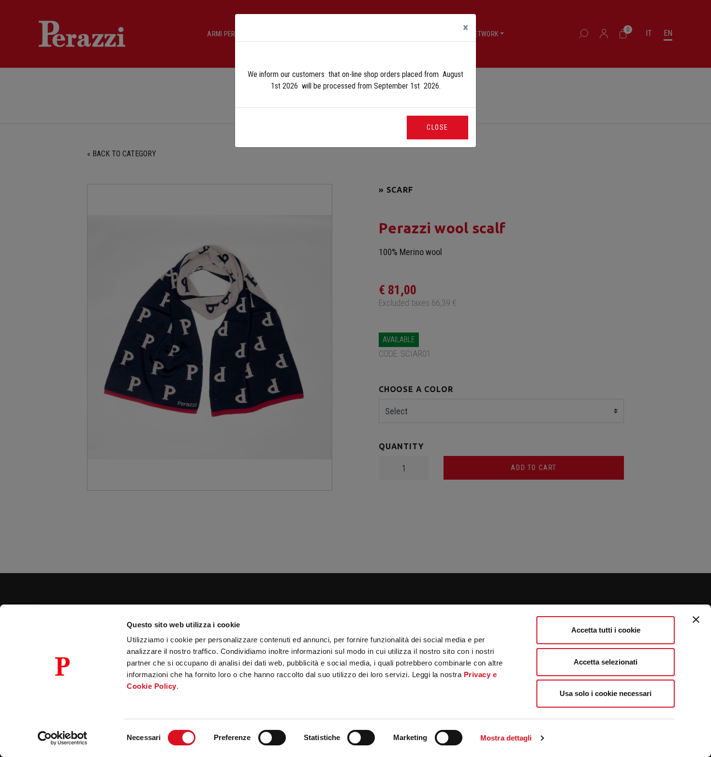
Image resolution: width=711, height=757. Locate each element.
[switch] (272, 737)
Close (437, 127)
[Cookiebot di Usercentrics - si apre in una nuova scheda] (62, 738)
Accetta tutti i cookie (605, 630)
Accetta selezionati (605, 662)
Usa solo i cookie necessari (606, 693)
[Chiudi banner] (696, 619)
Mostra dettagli (506, 738)
